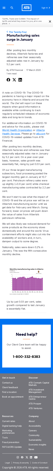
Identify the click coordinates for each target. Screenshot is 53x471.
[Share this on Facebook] (8, 80)
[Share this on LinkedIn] (19, 80)
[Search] (12, 7)
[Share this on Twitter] (14, 80)
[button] (4, 7)
